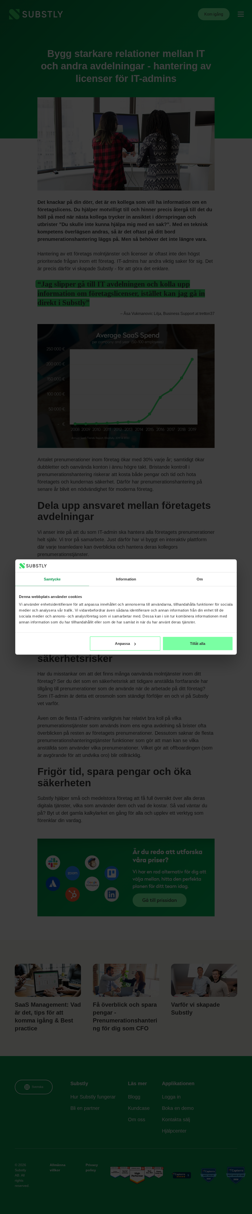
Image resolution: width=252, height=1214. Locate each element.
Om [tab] (200, 579)
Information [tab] (126, 579)
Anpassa (122, 643)
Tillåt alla (197, 643)
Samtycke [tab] (52, 579)
